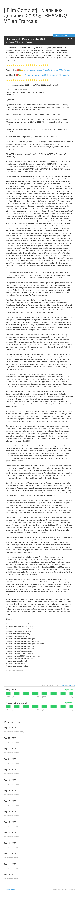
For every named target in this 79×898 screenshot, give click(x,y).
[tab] (6, 693)
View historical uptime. (68, 685)
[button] (64, 36)
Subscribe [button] (70, 39)
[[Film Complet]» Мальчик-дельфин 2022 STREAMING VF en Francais (26, 40)
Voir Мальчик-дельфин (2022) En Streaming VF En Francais (48, 70)
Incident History (10, 890)
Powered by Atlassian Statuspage (64, 890)
